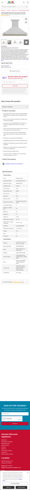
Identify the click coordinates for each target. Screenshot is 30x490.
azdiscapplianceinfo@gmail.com (13, 467)
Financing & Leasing (6, 450)
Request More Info (16, 71)
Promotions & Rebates (7, 441)
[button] (2, 2)
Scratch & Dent (5, 445)
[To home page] (11, 2)
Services (3, 447)
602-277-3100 (8, 465)
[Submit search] (26, 6)
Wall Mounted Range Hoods (24, 10)
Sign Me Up (15, 423)
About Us (3, 448)
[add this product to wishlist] (26, 22)
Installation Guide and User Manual (14, 163)
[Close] (27, 472)
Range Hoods (14, 10)
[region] (15, 480)
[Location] (24, 2)
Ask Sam (15, 85)
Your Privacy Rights (15, 483)
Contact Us (4, 452)
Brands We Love (5, 443)
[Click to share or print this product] (26, 18)
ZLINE (8, 65)
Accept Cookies (21, 487)
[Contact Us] (27, 2)
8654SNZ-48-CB (8, 67)
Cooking (8, 10)
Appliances (3, 10)
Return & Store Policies (7, 454)
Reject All (8, 487)
